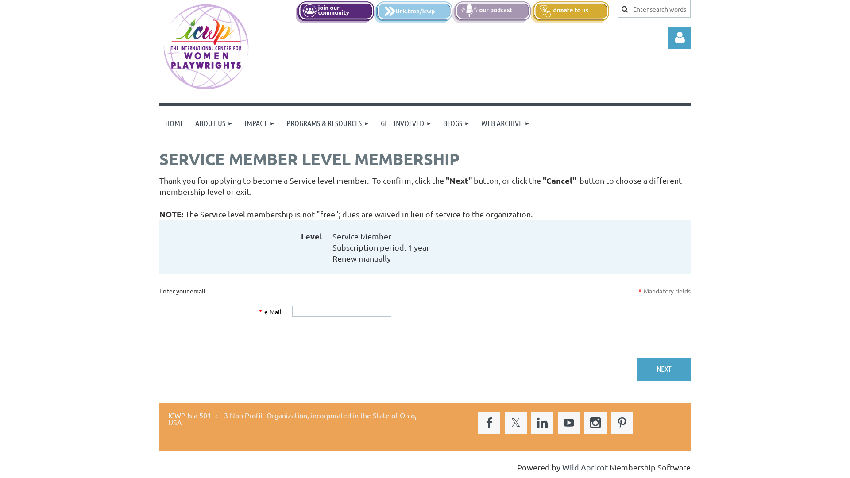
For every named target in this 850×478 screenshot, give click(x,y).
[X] (516, 423)
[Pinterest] (622, 423)
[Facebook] (489, 423)
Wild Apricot (585, 467)
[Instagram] (595, 423)
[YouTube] (569, 423)
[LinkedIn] (542, 423)
